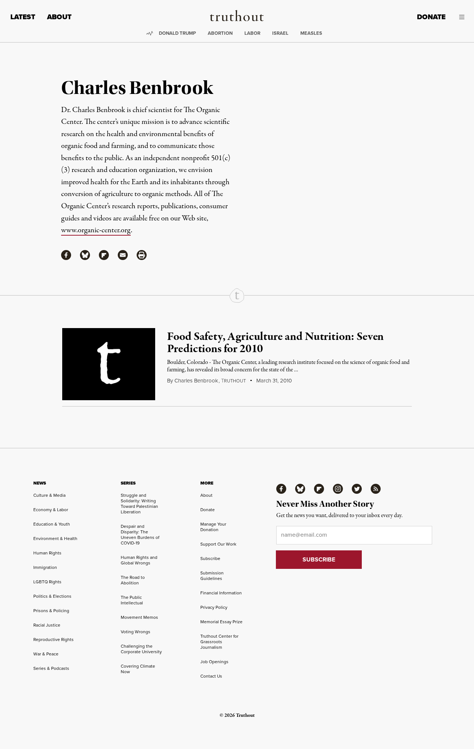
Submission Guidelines (212, 576)
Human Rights (47, 553)
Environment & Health (55, 538)
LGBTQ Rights (47, 581)
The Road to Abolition (133, 580)
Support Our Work (218, 544)
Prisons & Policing (51, 610)
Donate (431, 16)
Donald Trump (177, 33)
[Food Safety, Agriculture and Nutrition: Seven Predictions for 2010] (108, 364)
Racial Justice (46, 625)
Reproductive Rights (53, 639)
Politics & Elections (52, 596)
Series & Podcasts (51, 668)
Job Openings (214, 661)
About (59, 16)
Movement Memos (139, 617)
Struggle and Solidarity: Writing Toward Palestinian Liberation (139, 503)
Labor (252, 33)
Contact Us (211, 676)
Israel (280, 33)
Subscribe (210, 558)
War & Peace (46, 654)
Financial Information (221, 593)
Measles (311, 33)
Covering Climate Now (138, 669)
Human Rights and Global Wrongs (139, 560)
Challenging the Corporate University (141, 649)
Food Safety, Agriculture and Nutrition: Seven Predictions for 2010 (275, 343)
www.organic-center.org (96, 230)
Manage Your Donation (213, 527)
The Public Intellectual (132, 600)
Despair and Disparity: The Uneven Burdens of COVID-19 (140, 534)
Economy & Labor (50, 509)
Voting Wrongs (135, 631)
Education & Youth (51, 524)
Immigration (45, 567)
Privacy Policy (213, 607)
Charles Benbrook (196, 381)
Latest (22, 16)
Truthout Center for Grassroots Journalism (219, 642)
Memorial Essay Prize (221, 621)
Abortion (220, 33)
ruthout (233, 381)
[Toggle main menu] (460, 17)
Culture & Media (49, 495)
